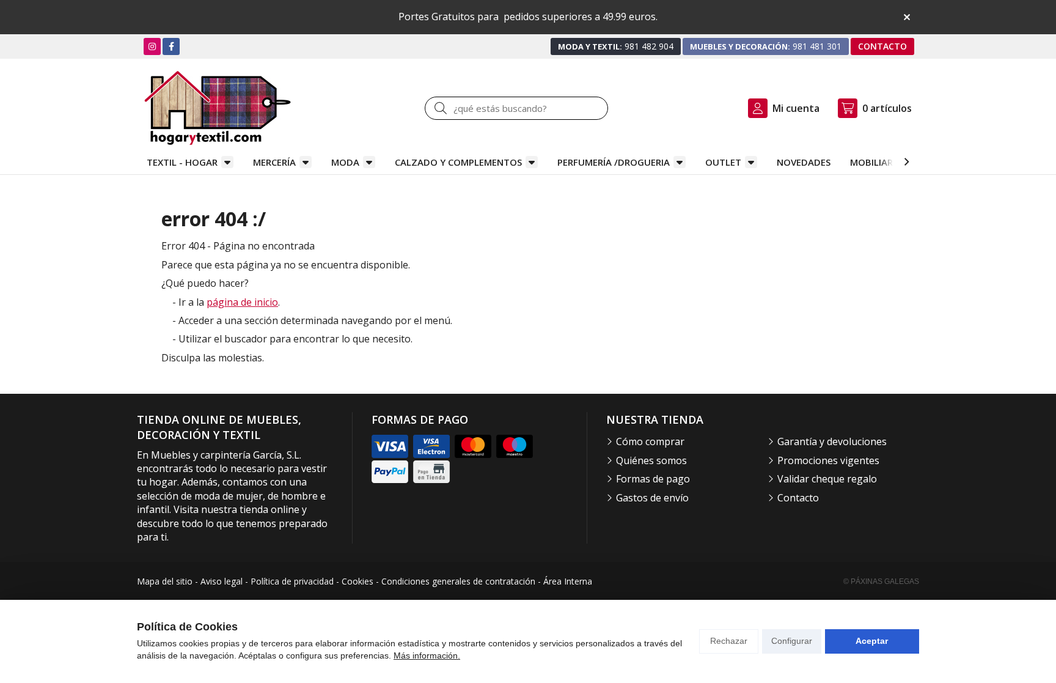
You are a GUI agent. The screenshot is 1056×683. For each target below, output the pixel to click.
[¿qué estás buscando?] (516, 108)
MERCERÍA (274, 162)
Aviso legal (221, 581)
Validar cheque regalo (827, 478)
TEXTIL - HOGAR (182, 162)
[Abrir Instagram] (152, 46)
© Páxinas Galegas (881, 581)
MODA (345, 162)
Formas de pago (653, 478)
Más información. (427, 655)
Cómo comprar (650, 441)
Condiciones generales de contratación (458, 581)
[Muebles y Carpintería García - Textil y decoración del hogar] (217, 108)
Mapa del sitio (165, 581)
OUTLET (723, 162)
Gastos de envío (652, 497)
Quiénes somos (651, 460)
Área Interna (567, 581)
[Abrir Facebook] (171, 46)
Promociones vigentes (828, 460)
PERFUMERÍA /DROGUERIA (613, 162)
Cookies (357, 581)
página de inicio (242, 302)
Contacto (798, 497)
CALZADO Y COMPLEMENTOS (458, 162)
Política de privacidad (292, 581)
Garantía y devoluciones (832, 441)
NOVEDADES (804, 162)
